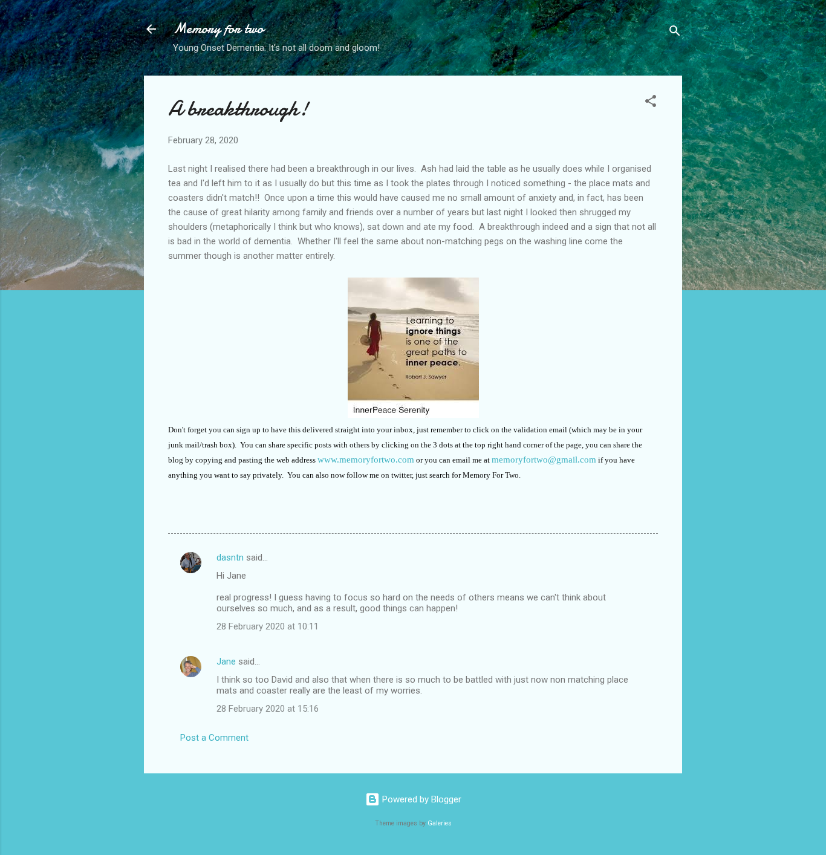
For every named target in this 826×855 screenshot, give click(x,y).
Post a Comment (214, 737)
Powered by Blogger (420, 799)
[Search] (675, 33)
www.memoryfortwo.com (365, 459)
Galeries (440, 823)
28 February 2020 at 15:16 (267, 708)
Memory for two (218, 29)
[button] (650, 103)
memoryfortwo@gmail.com (544, 459)
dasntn (230, 557)
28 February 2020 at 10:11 (267, 626)
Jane (226, 661)
